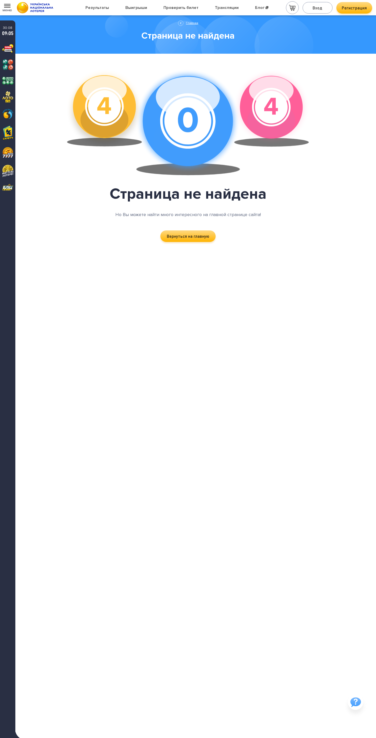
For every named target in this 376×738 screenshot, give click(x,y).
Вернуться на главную (188, 236)
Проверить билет (180, 7)
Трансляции (227, 7)
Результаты (97, 7)
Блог (260, 7)
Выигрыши (136, 7)
